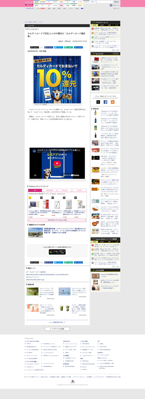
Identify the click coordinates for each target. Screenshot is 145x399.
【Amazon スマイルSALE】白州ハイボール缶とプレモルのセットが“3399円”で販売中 (110, 128)
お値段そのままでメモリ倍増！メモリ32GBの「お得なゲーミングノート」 (109, 60)
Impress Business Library (50, 349)
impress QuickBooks (105, 349)
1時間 (94, 25)
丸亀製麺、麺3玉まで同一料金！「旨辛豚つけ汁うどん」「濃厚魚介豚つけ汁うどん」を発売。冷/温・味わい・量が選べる (106, 30)
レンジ (79, 190)
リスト (41, 47)
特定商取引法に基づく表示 (113, 377)
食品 (54, 8)
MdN (81, 358)
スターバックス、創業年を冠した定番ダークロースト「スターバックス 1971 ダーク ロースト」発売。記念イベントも (110, 184)
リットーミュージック (71, 343)
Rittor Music (66, 341)
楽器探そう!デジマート (71, 346)
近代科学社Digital (69, 366)
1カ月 (116, 25)
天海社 (101, 343)
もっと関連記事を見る (56, 322)
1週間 (109, 25)
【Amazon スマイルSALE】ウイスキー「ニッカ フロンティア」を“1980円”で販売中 (110, 113)
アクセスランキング (101, 22)
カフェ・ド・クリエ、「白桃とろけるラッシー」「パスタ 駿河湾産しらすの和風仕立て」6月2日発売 (47, 309)
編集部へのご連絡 (66, 377)
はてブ (60, 47)
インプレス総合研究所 (32, 349)
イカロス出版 (83, 341)
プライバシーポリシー (79, 377)
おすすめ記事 (99, 270)
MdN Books (85, 361)
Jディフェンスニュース (88, 346)
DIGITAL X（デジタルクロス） (51, 355)
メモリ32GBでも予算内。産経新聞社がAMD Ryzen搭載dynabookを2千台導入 (109, 74)
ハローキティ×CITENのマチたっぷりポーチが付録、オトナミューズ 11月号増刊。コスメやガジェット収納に (107, 259)
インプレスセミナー (48, 352)
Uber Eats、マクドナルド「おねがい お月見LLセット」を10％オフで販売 (109, 158)
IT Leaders (29, 352)
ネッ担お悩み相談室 (32, 358)
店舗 (49, 8)
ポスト (35, 47)
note (70, 47)
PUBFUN (100, 352)
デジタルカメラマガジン (33, 364)
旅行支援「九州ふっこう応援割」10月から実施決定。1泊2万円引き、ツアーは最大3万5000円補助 (106, 255)
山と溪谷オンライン (70, 358)
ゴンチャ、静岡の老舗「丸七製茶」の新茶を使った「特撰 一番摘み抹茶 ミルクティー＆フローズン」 (79, 309)
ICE (99, 341)
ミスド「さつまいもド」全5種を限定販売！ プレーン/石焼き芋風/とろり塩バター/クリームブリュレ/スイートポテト (106, 34)
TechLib (84, 369)
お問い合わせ (44, 377)
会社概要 (89, 377)
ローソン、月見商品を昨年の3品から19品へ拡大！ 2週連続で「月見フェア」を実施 (110, 143)
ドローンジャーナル (32, 355)
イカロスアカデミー (87, 355)
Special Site (99, 54)
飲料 (59, 8)
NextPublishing (47, 366)
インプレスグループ (99, 377)
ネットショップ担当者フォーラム (52, 346)
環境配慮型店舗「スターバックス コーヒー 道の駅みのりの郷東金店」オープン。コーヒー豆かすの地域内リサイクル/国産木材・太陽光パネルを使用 (65, 230)
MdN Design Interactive (88, 364)
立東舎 (67, 352)
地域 (77, 8)
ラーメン (64, 190)
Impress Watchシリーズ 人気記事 (106, 239)
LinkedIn (80, 47)
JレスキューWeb (86, 352)
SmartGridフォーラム (49, 343)
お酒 (64, 8)
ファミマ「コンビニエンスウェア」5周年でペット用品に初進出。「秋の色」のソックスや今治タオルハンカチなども (110, 203)
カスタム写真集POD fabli (107, 363)
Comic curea (103, 346)
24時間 (102, 25)
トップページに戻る (57, 329)
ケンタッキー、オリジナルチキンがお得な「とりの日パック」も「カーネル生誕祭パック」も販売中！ (106, 47)
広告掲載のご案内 (54, 377)
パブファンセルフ (104, 355)
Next (84, 207)
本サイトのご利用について (31, 377)
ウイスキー (49, 190)
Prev (30, 207)
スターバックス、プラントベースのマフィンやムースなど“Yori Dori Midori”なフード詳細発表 (47, 292)
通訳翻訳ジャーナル (87, 349)
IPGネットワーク (102, 358)
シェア (50, 47)
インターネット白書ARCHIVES (35, 370)
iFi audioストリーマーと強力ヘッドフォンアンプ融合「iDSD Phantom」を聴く (109, 81)
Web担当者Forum (31, 346)
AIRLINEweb (85, 343)
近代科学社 (66, 364)
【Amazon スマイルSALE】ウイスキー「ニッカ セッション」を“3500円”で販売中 (109, 120)
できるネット (30, 367)
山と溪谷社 (66, 355)
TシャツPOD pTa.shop (106, 360)
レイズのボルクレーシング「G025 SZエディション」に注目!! (110, 67)
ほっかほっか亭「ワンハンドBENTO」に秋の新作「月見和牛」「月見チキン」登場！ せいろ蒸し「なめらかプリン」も (110, 218)
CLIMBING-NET (69, 361)
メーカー (70, 8)
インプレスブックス (48, 363)
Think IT (29, 343)
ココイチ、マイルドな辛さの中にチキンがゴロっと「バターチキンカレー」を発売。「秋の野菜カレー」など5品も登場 (110, 211)
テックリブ (83, 367)
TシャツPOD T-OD (70, 349)
